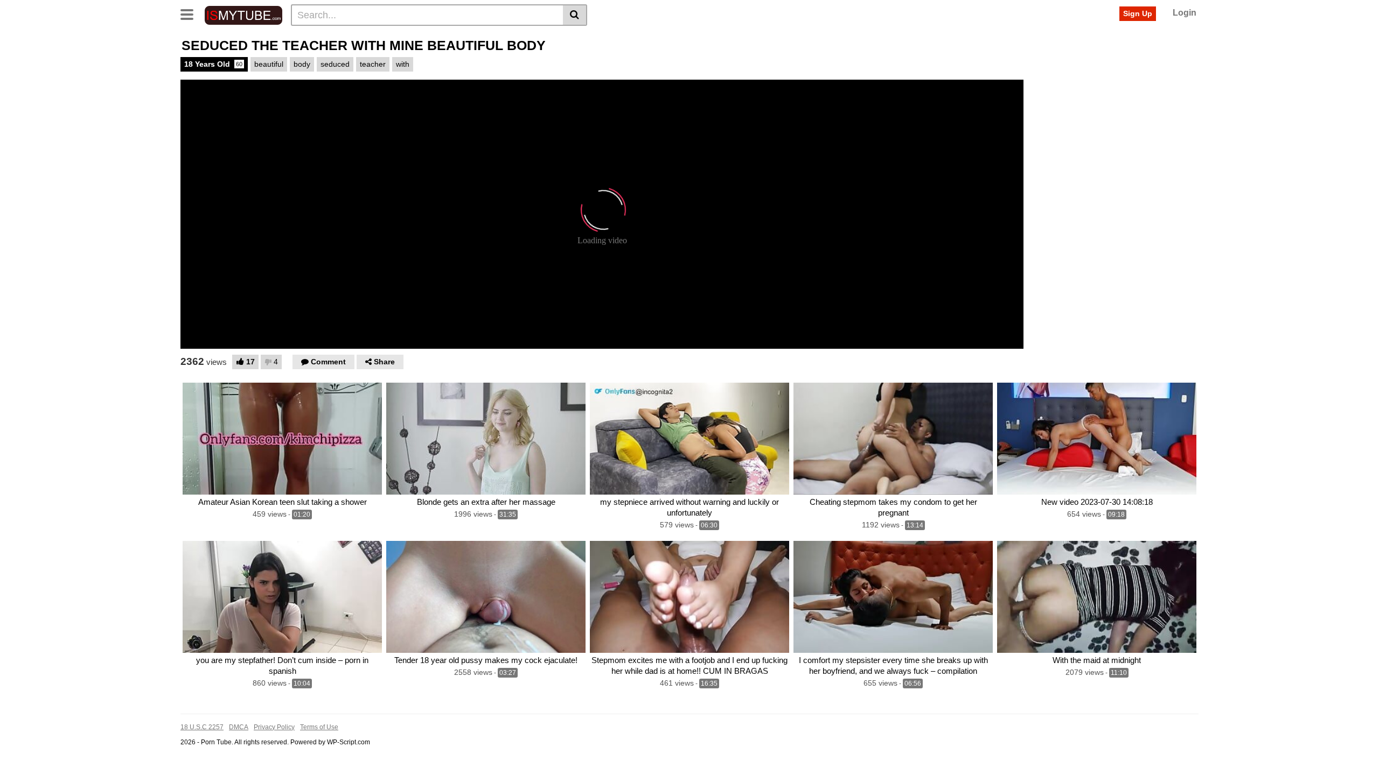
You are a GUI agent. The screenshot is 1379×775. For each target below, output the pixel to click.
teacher (373, 64)
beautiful (268, 64)
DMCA (238, 727)
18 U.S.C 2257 (202, 727)
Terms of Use (319, 727)
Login (1184, 12)
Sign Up (1137, 13)
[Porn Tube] (243, 14)
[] (575, 15)
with (402, 64)
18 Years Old (213, 64)
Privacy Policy (274, 727)
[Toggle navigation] (190, 13)
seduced (335, 64)
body (302, 64)
